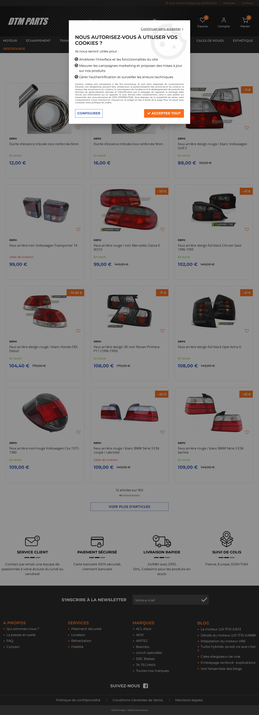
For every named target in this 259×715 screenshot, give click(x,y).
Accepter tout (166, 113)
